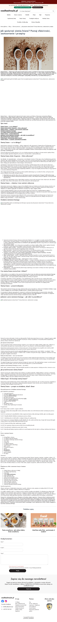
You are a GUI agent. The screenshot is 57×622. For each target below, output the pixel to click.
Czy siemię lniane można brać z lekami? (11, 132)
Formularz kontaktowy (6, 604)
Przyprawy (47, 15)
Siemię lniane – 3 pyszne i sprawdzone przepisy (13, 139)
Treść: (2, 553)
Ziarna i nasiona (18, 15)
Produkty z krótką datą (22, 22)
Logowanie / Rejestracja (34, 605)
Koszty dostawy (32, 608)
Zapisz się (28, 589)
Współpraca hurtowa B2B (20, 605)
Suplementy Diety (12, 18)
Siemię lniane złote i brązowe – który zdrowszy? (14, 128)
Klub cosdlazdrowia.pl (20, 603)
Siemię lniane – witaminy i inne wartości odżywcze (14, 129)
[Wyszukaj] (53, 11)
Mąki (40, 15)
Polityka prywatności (19, 608)
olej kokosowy (7, 450)
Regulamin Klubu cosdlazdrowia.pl (41, 5)
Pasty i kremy (23, 18)
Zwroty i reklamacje (33, 603)
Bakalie (8, 15)
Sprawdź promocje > (37, 7)
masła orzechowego (11, 474)
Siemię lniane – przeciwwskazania (10, 134)
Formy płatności (32, 606)
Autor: (2, 542)
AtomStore (31, 618)
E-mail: (2, 547)
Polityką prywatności (36, 567)
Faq (30, 602)
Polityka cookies (18, 609)
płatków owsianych (13, 395)
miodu (25, 398)
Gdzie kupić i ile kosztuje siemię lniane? (11, 138)
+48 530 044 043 (13, 5)
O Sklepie (17, 602)
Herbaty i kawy (45, 18)
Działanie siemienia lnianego (8, 131)
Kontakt (31, 5)
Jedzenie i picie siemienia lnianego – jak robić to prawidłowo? (17, 135)
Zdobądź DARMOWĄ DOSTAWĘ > (23, 7)
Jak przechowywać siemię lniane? (9, 136)
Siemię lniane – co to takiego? (9, 126)
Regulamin (17, 611)
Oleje (34, 15)
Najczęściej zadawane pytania (34, 610)
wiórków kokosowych (13, 400)
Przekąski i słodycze (34, 18)
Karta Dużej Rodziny (19, 606)
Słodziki (27, 15)
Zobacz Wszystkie (35, 22)
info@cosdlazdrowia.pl (24, 5)
